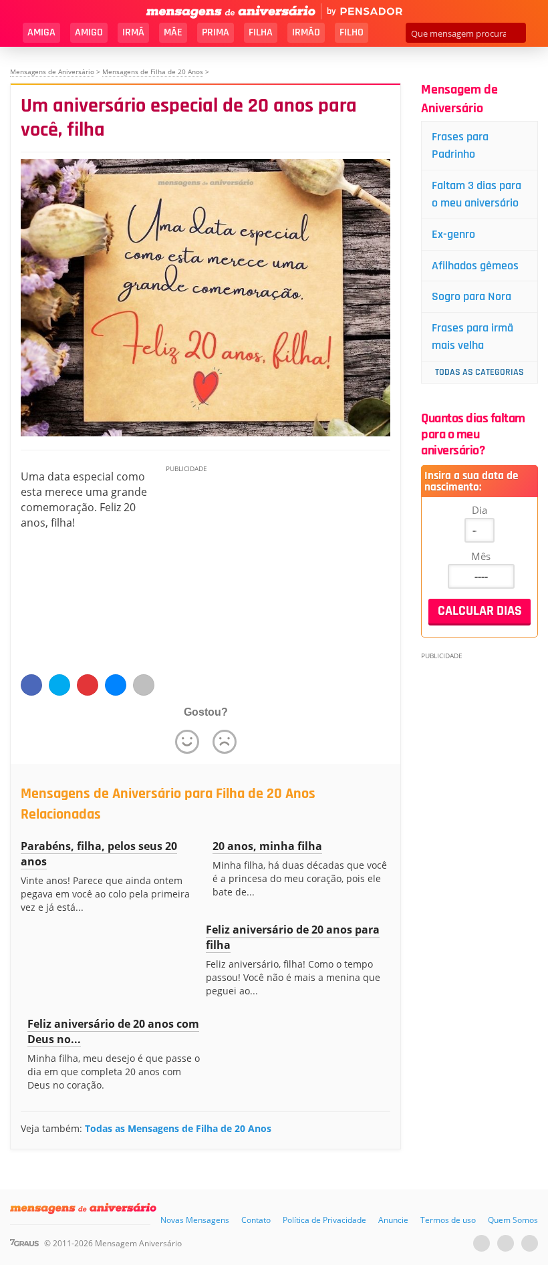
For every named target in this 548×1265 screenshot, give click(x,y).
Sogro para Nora (471, 296)
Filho (351, 32)
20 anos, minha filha (267, 846)
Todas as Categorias (479, 372)
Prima (215, 32)
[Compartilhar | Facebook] (31, 685)
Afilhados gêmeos (475, 265)
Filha (261, 32)
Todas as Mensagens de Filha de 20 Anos (178, 1128)
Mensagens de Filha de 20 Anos (152, 71)
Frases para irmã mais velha (472, 336)
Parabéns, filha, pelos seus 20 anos (99, 854)
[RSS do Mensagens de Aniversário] (529, 1243)
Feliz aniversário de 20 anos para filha (293, 937)
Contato (256, 1220)
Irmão (306, 32)
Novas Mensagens (194, 1220)
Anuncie (393, 1220)
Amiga (41, 32)
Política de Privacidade (324, 1220)
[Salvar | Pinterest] (87, 685)
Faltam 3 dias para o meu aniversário (476, 194)
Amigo (89, 32)
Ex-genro (453, 234)
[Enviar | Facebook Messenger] (115, 685)
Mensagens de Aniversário (52, 71)
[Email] (143, 685)
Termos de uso (448, 1220)
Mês (481, 556)
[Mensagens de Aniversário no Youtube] (481, 1243)
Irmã (133, 32)
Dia (479, 510)
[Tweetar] (59, 685)
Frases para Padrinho (460, 145)
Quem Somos (513, 1220)
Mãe (173, 32)
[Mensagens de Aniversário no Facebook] (505, 1243)
